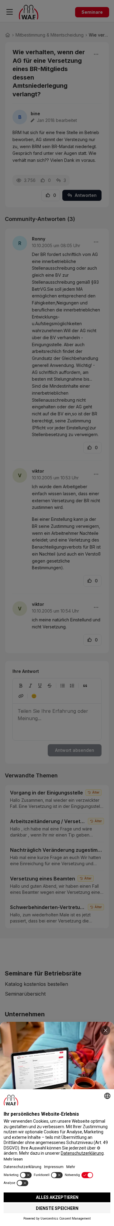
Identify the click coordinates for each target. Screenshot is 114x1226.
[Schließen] (105, 1030)
